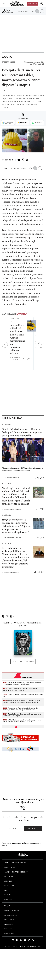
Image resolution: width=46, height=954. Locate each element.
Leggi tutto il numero (23, 661)
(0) (30, 358)
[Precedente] (5, 345)
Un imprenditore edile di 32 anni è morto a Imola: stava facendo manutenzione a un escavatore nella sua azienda (17, 337)
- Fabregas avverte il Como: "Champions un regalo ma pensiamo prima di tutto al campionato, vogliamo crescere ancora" (22, 702)
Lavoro (7, 56)
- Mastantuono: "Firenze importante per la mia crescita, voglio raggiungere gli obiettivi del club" (20, 709)
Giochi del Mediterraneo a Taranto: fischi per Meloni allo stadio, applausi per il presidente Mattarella (22, 432)
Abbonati (32, 3)
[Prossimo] (41, 345)
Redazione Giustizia (11, 537)
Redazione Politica (11, 478)
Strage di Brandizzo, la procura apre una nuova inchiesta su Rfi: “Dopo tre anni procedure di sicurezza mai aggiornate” (16, 526)
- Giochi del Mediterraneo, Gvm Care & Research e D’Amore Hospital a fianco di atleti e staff (22, 683)
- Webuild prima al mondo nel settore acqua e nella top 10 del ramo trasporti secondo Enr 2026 (22, 721)
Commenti (9, 160)
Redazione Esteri (10, 572)
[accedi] (41, 3)
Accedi (12, 828)
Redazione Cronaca (15, 358)
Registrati (33, 828)
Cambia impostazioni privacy (16, 872)
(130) (42, 572)
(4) (43, 509)
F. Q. (4, 90)
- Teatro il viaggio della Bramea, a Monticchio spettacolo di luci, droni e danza (20, 689)
